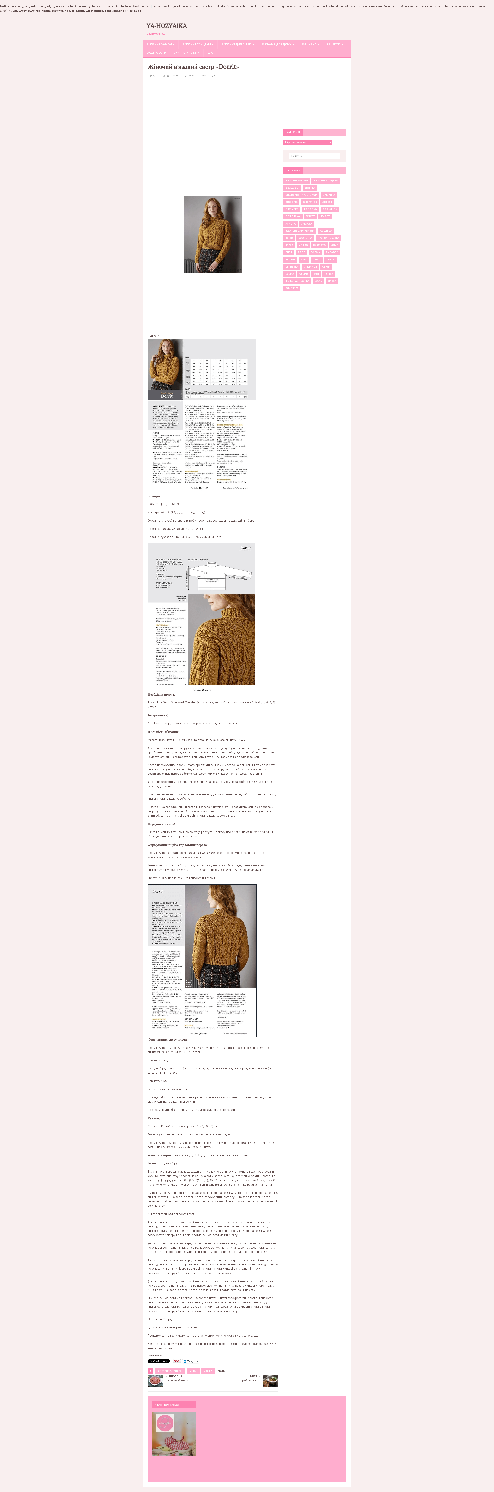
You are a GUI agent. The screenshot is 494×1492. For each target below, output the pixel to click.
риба (304, 259)
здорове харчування (299, 231)
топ (316, 274)
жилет (325, 216)
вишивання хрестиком (301, 195)
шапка (331, 281)
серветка (291, 266)
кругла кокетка (328, 238)
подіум (315, 252)
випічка (310, 187)
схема (289, 274)
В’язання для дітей (236, 44)
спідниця (310, 266)
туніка (328, 274)
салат (317, 259)
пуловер (332, 252)
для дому (310, 209)
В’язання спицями (197, 44)
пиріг (289, 252)
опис (193, 1370)
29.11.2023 (159, 75)
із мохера (291, 288)
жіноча (290, 223)
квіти (289, 238)
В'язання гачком (296, 180)
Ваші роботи (156, 52)
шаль (318, 281)
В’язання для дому (276, 44)
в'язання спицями (170, 1370)
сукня (326, 266)
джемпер (291, 209)
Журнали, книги (187, 52)
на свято (319, 245)
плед (301, 252)
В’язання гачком (159, 44)
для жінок (330, 209)
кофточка (305, 238)
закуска (306, 223)
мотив (303, 245)
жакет (310, 216)
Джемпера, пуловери (197, 75)
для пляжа (293, 216)
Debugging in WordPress (399, 6)
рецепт (290, 259)
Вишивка (309, 44)
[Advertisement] (213, 110)
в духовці (292, 187)
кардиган (326, 231)
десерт (327, 202)
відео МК (291, 202)
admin (174, 75)
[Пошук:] (315, 156)
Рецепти (333, 44)
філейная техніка (297, 281)
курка (289, 245)
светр (208, 1370)
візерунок (310, 202)
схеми (303, 274)
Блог (211, 52)
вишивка (329, 195)
